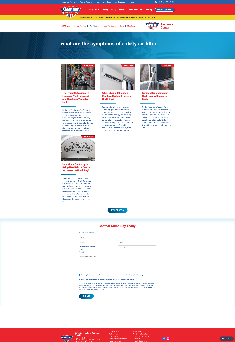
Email (82, 252)
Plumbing (122, 10)
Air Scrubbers (120, 2)
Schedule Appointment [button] (164, 10)
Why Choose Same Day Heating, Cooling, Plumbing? (142, 335)
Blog (97, 2)
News (122, 26)
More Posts (117, 210)
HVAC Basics (94, 26)
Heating (105, 10)
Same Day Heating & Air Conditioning (152, 26)
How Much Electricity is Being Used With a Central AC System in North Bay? (76, 167)
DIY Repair (66, 26)
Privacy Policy (137, 339)
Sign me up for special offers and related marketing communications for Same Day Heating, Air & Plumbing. (112, 275)
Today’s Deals (94, 10)
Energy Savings (80, 26)
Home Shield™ (107, 2)
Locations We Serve (69, 2)
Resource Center (114, 331)
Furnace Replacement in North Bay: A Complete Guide (155, 96)
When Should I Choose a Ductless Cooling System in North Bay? (117, 96)
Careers (131, 2)
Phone (82, 249)
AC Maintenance (138, 331)
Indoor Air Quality (109, 26)
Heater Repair (113, 336)
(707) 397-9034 (166, 2)
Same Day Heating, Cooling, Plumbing (71, 12)
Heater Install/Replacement (118, 339)
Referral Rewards (85, 2)
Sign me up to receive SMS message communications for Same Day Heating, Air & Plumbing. (107, 279)
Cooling (113, 10)
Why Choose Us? (135, 10)
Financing (148, 10)
